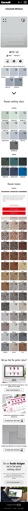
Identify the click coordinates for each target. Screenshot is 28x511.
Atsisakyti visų (14, 213)
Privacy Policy (21, 508)
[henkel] (18, 505)
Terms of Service (7, 508)
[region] (14, 204)
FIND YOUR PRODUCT (13, 390)
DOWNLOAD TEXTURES (12, 450)
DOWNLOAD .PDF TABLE (12, 421)
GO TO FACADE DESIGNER (13, 482)
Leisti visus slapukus (14, 209)
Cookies (14, 508)
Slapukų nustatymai (14, 205)
